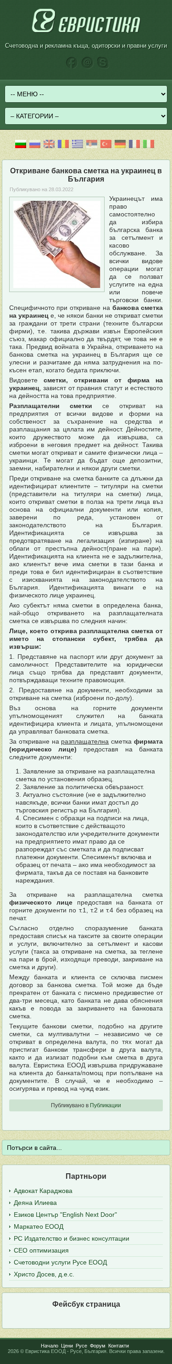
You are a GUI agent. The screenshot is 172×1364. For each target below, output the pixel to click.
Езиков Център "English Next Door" (65, 1214)
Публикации (105, 1105)
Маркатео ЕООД (38, 1226)
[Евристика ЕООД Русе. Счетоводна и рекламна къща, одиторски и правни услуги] (86, 32)
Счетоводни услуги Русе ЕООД (60, 1262)
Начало (49, 1345)
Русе (81, 1345)
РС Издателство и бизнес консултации (71, 1238)
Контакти (118, 1345)
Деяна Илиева (35, 1202)
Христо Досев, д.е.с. (44, 1274)
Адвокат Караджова (43, 1190)
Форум (97, 1345)
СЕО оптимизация (41, 1250)
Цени (67, 1345)
